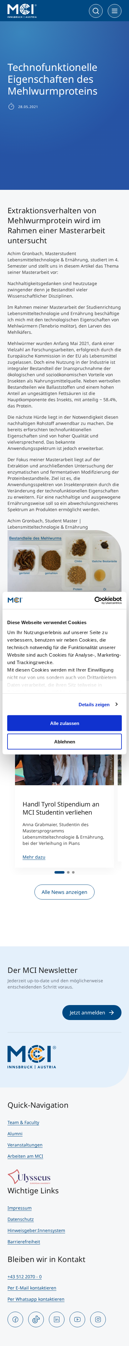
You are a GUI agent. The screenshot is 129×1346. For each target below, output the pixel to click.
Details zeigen (94, 704)
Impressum (20, 1208)
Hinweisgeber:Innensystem (36, 1230)
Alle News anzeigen (64, 892)
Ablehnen (64, 741)
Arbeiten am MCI (25, 1156)
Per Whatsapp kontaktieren (36, 1299)
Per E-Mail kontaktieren (32, 1288)
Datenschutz (21, 1219)
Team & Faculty (23, 1122)
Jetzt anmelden (87, 1012)
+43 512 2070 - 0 (25, 1276)
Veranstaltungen (25, 1145)
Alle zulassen (64, 723)
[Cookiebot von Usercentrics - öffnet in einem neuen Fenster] (94, 600)
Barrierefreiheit (24, 1242)
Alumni (15, 1133)
